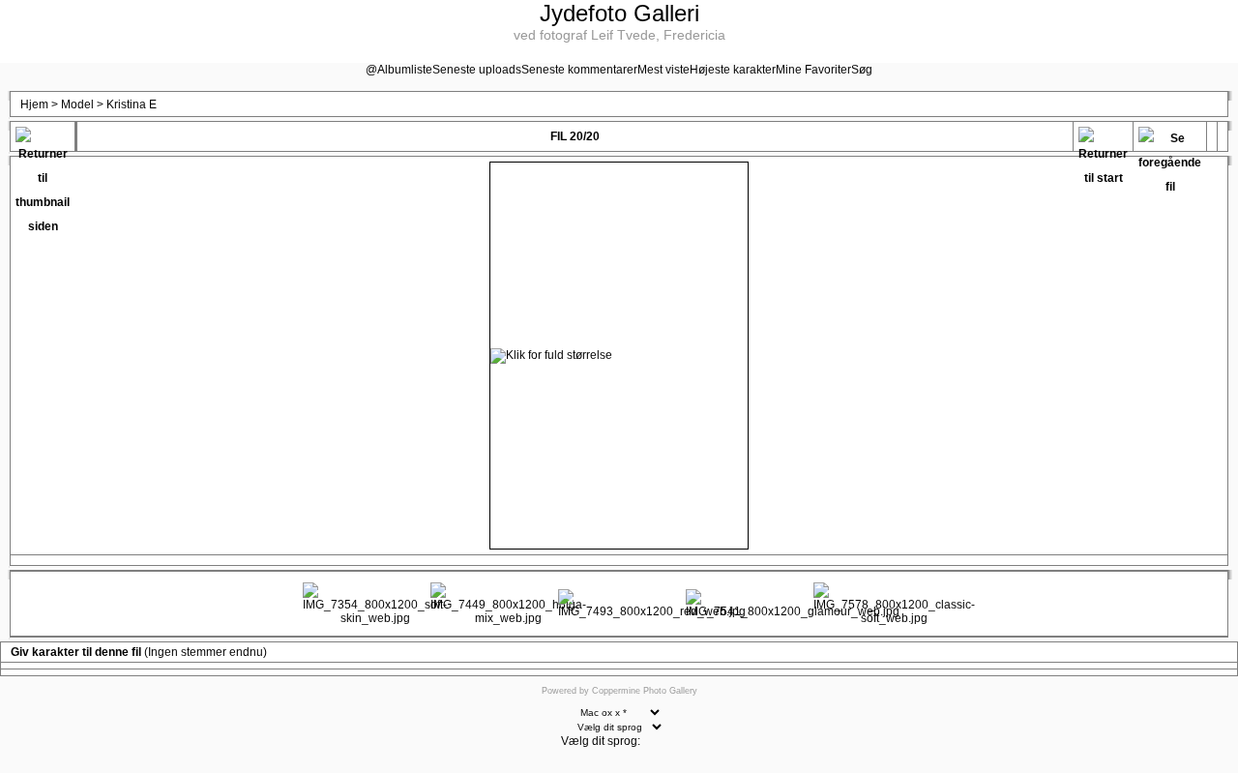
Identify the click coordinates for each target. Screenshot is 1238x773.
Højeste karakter (733, 69)
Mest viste (663, 69)
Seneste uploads (476, 69)
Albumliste (404, 69)
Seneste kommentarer (579, 69)
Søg (861, 69)
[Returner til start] (1103, 139)
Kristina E (131, 104)
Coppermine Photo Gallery (644, 691)
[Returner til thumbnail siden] (42, 139)
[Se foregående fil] (1170, 139)
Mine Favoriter (813, 69)
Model (77, 104)
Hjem (34, 104)
